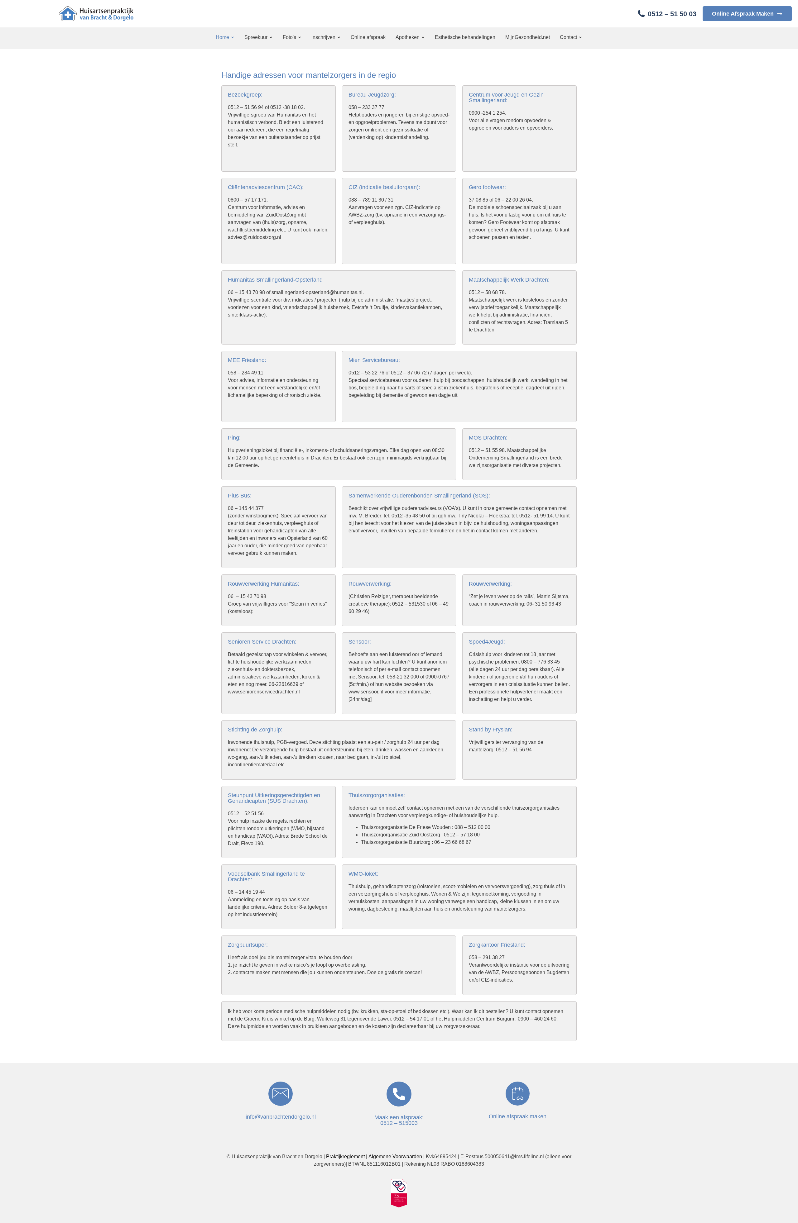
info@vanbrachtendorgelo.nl (281, 1117)
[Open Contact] (580, 37)
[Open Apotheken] (423, 37)
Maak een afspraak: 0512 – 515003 (399, 1120)
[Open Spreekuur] (271, 37)
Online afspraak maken (517, 1116)
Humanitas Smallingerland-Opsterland (275, 280)
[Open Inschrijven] (339, 37)
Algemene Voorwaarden (395, 1156)
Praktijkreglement (345, 1156)
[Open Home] (232, 37)
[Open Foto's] (299, 37)
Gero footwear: (487, 187)
